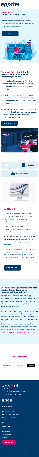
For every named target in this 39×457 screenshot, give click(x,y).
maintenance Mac (9, 252)
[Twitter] (6, 400)
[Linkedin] (11, 400)
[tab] (9, 165)
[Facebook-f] (3, 400)
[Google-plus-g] (8, 400)
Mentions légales (24, 453)
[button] (36, 4)
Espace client (9, 442)
